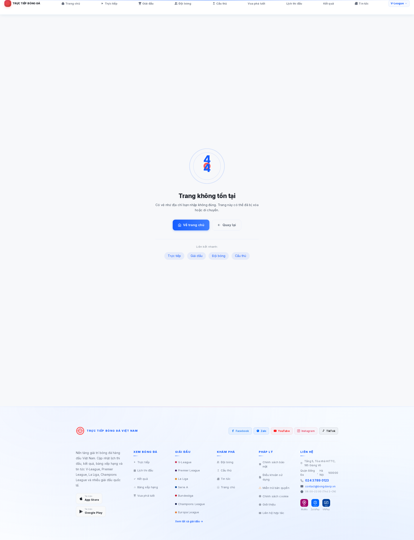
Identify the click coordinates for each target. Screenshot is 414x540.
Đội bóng (185, 3)
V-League (184, 462)
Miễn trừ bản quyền (276, 488)
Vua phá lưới (256, 3)
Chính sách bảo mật (273, 464)
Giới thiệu (269, 504)
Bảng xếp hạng (147, 487)
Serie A (183, 487)
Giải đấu (148, 3)
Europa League (188, 512)
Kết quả (328, 3)
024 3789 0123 (317, 480)
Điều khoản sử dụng (272, 477)
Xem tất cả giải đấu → (189, 521)
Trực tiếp (111, 3)
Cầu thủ (221, 3)
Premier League (189, 470)
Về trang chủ (193, 225)
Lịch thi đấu (294, 3)
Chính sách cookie (276, 496)
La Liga (183, 478)
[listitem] (240, 431)
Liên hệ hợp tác (273, 513)
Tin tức (364, 3)
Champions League (191, 504)
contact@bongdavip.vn (320, 486)
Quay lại (229, 225)
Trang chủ (72, 3)
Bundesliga (185, 495)
